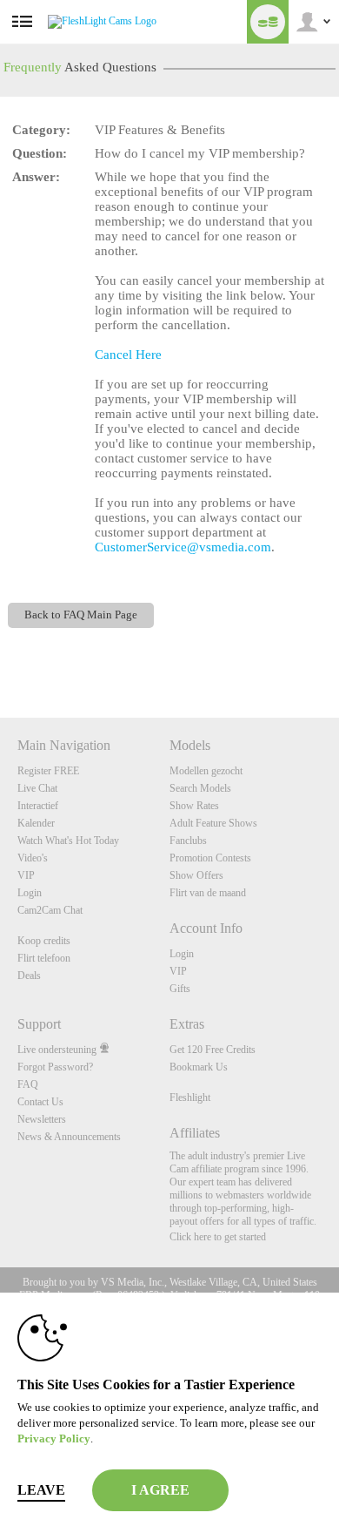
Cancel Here (128, 354)
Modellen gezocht (206, 771)
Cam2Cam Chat (50, 910)
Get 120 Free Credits (213, 1049)
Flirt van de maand (208, 893)
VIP (26, 875)
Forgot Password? (55, 1067)
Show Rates (194, 806)
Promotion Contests (210, 858)
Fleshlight (190, 1097)
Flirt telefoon (43, 958)
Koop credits (43, 941)
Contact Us (40, 1102)
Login (29, 893)
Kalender (36, 823)
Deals (29, 975)
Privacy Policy (53, 1438)
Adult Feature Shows (213, 823)
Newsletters (41, 1119)
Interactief (37, 806)
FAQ (27, 1084)
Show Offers (196, 875)
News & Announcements (69, 1137)
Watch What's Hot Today (68, 840)
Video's (32, 858)
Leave (41, 1489)
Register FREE (48, 771)
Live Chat (37, 788)
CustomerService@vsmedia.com (183, 547)
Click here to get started (218, 1237)
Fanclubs (188, 840)
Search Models (200, 788)
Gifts (180, 989)
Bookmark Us (199, 1067)
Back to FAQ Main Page (80, 615)
